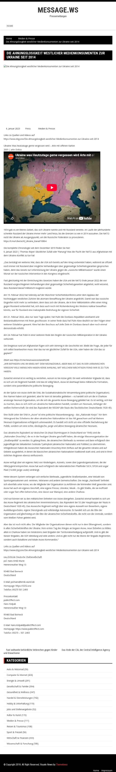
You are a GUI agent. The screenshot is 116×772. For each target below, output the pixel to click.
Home (10, 25)
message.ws (58, 10)
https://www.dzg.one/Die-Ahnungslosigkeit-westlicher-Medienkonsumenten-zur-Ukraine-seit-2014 (51, 138)
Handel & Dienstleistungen (20, 697)
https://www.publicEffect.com (30, 628)
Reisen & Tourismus (17, 726)
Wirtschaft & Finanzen (17, 737)
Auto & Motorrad (15, 669)
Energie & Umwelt (15, 680)
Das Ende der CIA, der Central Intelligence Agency (86, 649)
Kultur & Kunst (14, 715)
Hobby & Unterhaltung (18, 703)
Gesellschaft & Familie (18, 686)
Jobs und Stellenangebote (19, 709)
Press (28, 128)
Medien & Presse (46, 128)
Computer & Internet (17, 675)
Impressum (106, 770)
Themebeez (62, 764)
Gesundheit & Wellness (18, 692)
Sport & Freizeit (14, 732)
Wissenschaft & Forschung (20, 743)
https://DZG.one (23, 585)
